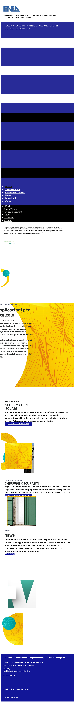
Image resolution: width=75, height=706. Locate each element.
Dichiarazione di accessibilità (16, 671)
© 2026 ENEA (9, 675)
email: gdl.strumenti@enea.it (16, 689)
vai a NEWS (10, 554)
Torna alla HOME (11, 697)
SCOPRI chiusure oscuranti (18, 495)
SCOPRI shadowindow (18, 424)
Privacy (6, 668)
